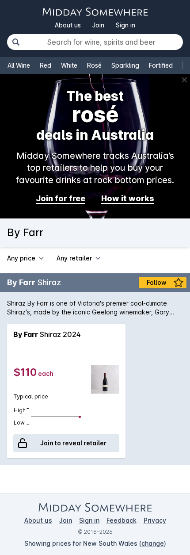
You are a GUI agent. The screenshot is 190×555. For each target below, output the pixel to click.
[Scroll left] (7, 391)
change (152, 543)
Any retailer (74, 258)
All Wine (19, 65)
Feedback (121, 520)
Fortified (161, 65)
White (69, 65)
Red (45, 65)
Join (98, 25)
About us (68, 25)
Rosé (94, 65)
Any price (21, 258)
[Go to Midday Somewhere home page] (95, 12)
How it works (127, 198)
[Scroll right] (182, 391)
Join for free (60, 198)
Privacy (155, 520)
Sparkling (125, 65)
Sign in (125, 25)
